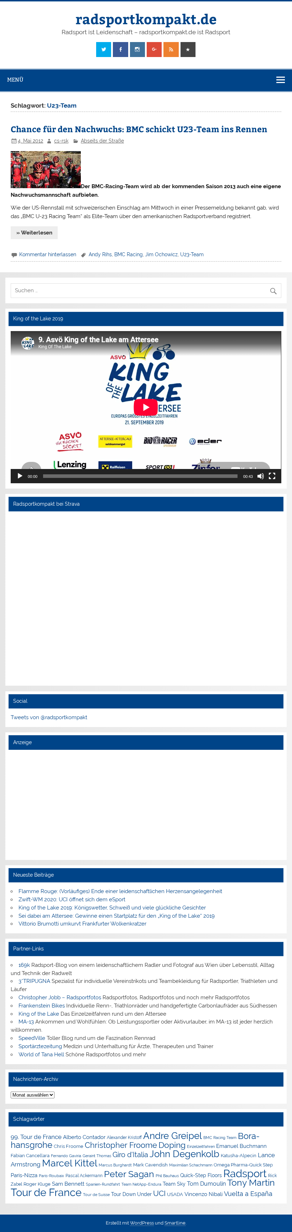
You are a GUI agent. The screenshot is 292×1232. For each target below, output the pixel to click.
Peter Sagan (129, 1174)
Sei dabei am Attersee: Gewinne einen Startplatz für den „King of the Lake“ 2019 (117, 916)
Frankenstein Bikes (42, 1005)
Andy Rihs (100, 254)
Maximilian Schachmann (190, 1165)
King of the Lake (39, 1014)
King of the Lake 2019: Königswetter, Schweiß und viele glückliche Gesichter (112, 907)
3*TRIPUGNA (34, 981)
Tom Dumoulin (206, 1183)
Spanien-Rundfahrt (103, 1184)
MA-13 (26, 1022)
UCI (159, 1193)
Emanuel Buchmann (241, 1146)
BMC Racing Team (219, 1137)
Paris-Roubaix (51, 1176)
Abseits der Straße (102, 141)
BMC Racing (128, 254)
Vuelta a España (248, 1193)
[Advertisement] (146, 804)
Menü (15, 79)
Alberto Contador (84, 1137)
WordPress (142, 1223)
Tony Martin (251, 1182)
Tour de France (46, 1192)
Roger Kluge (37, 1184)
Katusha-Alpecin (238, 1155)
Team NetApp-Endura (141, 1184)
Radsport (245, 1173)
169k (24, 965)
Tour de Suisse (96, 1194)
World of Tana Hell (41, 1054)
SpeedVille (32, 1038)
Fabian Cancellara (30, 1155)
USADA (175, 1194)
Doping (172, 1145)
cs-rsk (61, 141)
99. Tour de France (36, 1136)
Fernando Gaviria (66, 1156)
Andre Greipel (172, 1135)
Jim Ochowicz (161, 254)
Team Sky (174, 1184)
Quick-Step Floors (201, 1175)
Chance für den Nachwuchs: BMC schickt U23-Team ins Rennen (139, 128)
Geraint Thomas (97, 1155)
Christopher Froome (121, 1145)
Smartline (175, 1223)
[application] (146, 407)
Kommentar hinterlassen (47, 254)
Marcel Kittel (69, 1163)
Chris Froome (68, 1146)
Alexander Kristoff (124, 1137)
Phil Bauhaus (167, 1176)
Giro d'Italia (130, 1154)
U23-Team (192, 254)
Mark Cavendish (150, 1164)
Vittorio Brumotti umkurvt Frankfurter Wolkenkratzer (82, 924)
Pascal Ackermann (84, 1175)
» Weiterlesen (34, 233)
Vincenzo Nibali (203, 1194)
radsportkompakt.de (146, 19)
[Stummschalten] (260, 476)
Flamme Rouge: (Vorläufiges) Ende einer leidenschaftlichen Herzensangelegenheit (120, 891)
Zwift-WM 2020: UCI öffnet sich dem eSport (72, 899)
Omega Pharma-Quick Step (243, 1164)
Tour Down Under (131, 1194)
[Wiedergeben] (20, 476)
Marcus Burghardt (115, 1165)
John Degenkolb (184, 1154)
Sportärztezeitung (40, 1046)
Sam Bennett (68, 1184)
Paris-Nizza (24, 1175)
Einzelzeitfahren (201, 1146)
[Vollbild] (272, 476)
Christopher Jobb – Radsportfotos (60, 997)
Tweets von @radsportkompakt (49, 717)
